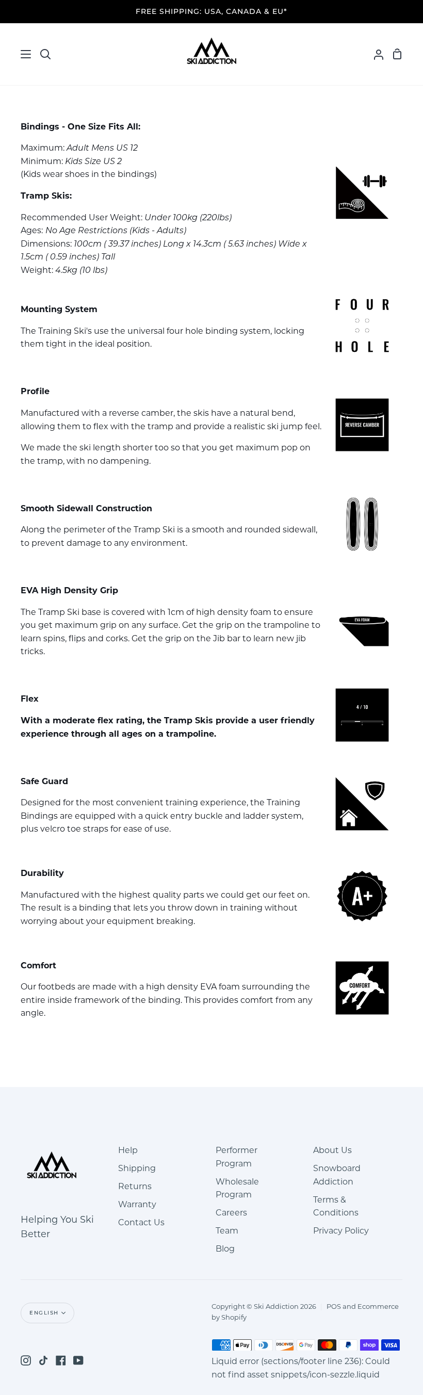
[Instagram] (26, 1360)
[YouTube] (78, 1360)
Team (227, 1231)
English (44, 1312)
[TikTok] (43, 1360)
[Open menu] (16, 54)
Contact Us (141, 1223)
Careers (231, 1213)
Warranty (137, 1205)
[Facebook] (61, 1360)
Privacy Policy (341, 1231)
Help (128, 1151)
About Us (332, 1151)
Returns (135, 1187)
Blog (225, 1249)
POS (334, 1307)
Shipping (137, 1169)
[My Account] (374, 54)
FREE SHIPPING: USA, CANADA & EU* (211, 11)
